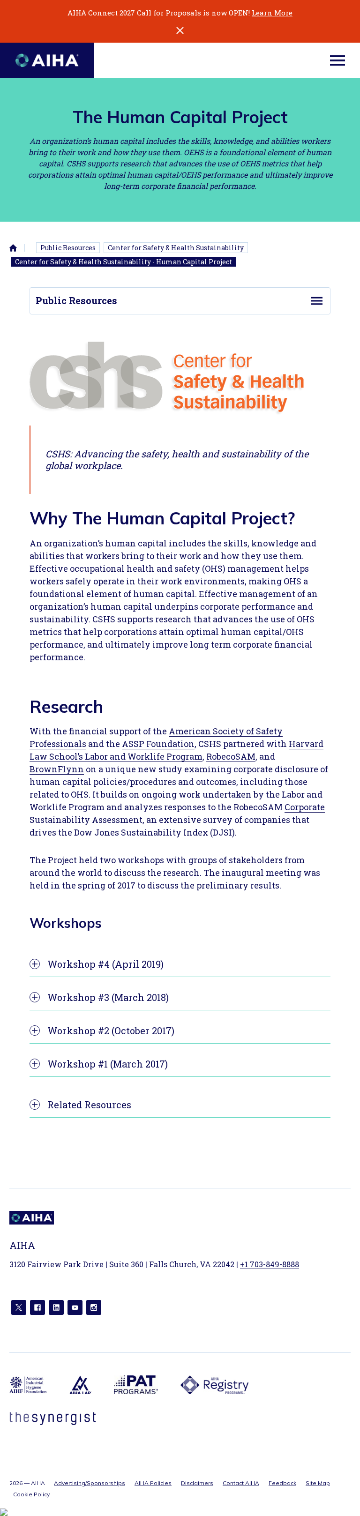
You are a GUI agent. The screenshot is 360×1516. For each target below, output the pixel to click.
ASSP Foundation (158, 743)
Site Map (318, 1482)
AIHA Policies (153, 1482)
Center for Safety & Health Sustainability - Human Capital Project (123, 261)
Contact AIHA (241, 1482)
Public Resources (68, 247)
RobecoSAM (230, 756)
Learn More (272, 12)
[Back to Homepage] (47, 60)
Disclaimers (197, 1482)
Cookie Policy (31, 1494)
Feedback (282, 1482)
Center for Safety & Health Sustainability (176, 247)
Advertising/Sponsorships (89, 1482)
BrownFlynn (57, 769)
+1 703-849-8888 (269, 1264)
